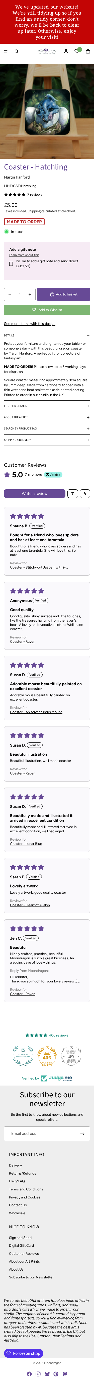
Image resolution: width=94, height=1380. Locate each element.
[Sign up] (82, 1134)
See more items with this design (29, 323)
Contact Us (18, 1205)
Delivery (15, 1165)
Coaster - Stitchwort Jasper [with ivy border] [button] (38, 567)
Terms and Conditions (26, 1189)
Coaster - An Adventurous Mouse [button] (36, 712)
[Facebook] (29, 1374)
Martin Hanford (17, 177)
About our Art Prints (24, 1261)
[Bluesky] (47, 1374)
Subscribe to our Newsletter (31, 1277)
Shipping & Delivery (17, 440)
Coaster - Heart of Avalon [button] (30, 905)
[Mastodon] (65, 1374)
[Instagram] (38, 1374)
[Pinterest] (56, 1374)
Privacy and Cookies (24, 1197)
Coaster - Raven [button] (22, 641)
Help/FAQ (17, 1181)
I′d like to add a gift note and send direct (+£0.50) (47, 263)
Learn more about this (24, 255)
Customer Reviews (24, 1253)
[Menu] (6, 51)
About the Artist (16, 417)
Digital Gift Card (21, 1245)
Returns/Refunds (22, 1173)
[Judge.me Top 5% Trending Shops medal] (80, 1056)
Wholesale (17, 1213)
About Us (16, 1269)
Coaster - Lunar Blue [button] (26, 844)
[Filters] (72, 493)
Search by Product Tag (20, 428)
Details (9, 335)
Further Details (15, 406)
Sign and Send (20, 1237)
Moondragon (52, 1363)
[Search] (16, 51)
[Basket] (87, 51)
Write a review (35, 493)
